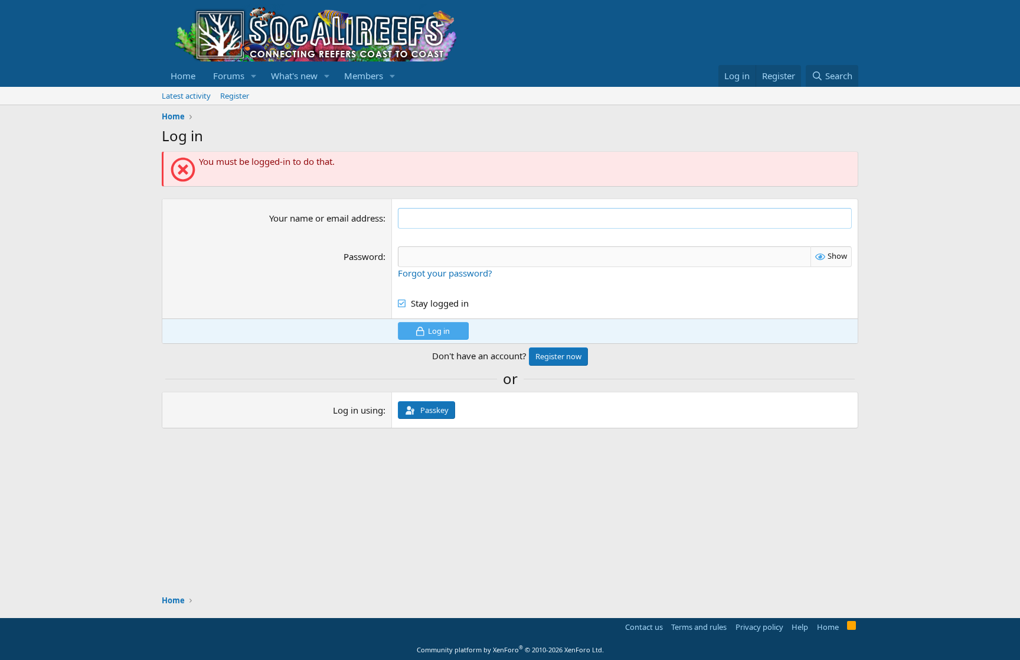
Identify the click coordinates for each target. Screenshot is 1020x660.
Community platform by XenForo (510, 649)
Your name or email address (326, 218)
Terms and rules (699, 627)
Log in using (358, 410)
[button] (254, 76)
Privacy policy (759, 627)
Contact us (644, 627)
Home (183, 76)
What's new (294, 76)
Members (363, 76)
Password (363, 256)
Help (800, 627)
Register (234, 95)
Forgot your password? (445, 273)
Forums (228, 76)
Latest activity (186, 95)
